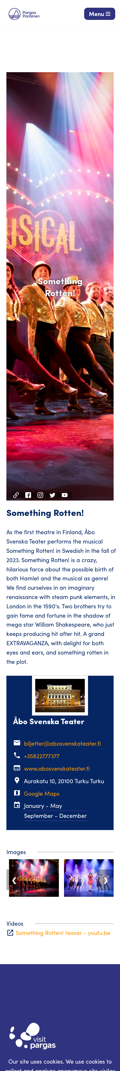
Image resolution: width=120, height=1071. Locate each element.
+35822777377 (42, 756)
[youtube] (65, 495)
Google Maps (42, 793)
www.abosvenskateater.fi (57, 768)
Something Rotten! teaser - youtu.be (63, 933)
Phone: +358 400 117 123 (35, 991)
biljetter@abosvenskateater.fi (62, 743)
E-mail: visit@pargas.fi (34, 1000)
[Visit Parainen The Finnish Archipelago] (24, 13)
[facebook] (29, 495)
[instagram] (41, 495)
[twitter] (53, 495)
